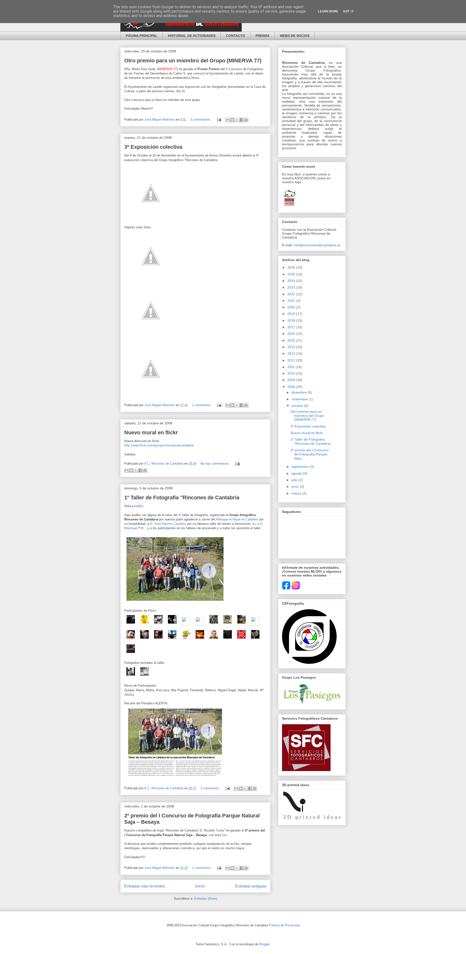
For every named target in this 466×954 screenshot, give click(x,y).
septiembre (300, 467)
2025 (291, 274)
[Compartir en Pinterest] (246, 119)
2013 (291, 353)
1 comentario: (202, 405)
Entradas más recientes (144, 886)
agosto (297, 473)
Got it (348, 11)
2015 (291, 340)
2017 (291, 327)
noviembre (300, 399)
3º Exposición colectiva (153, 147)
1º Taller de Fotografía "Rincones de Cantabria (181, 497)
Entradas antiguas (250, 886)
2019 (291, 314)
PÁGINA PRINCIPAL (142, 36)
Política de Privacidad (284, 925)
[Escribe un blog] (232, 119)
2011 (291, 367)
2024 (291, 281)
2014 (291, 347)
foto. (225, 835)
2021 (291, 301)
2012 (291, 360)
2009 (291, 380)
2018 (291, 320)
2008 (291, 387)
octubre (297, 406)
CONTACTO (235, 36)
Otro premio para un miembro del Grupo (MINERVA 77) (192, 61)
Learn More (328, 11)
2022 (291, 294)
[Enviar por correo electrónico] (227, 119)
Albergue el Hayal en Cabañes (237, 519)
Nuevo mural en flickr (151, 432)
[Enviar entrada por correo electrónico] (218, 119)
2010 (291, 373)
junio (295, 486)
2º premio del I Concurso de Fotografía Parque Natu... (310, 454)
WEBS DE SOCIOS (294, 36)
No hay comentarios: (215, 463)
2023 (291, 287)
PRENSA (262, 36)
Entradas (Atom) (205, 898)
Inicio (200, 886)
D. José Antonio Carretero (168, 524)
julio (295, 480)
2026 (291, 267)
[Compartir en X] (236, 119)
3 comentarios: (201, 119)
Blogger (264, 944)
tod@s (138, 506)
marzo (296, 493)
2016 (291, 334)
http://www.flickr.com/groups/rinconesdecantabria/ (159, 445)
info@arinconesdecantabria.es (317, 245)
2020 (291, 307)
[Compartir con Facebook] (241, 119)
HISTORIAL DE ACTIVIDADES (192, 36)
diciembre (299, 392)
